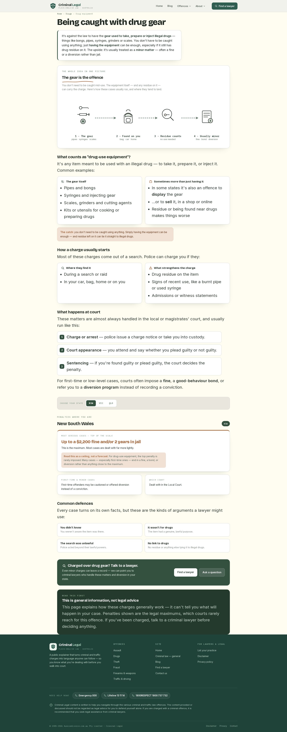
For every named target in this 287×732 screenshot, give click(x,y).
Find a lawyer (227, 6)
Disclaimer (203, 656)
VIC (101, 403)
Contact (234, 726)
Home (159, 5)
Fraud (116, 667)
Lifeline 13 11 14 (116, 695)
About (199, 6)
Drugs (69, 13)
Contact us (161, 673)
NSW (91, 403)
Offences (182, 6)
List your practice (207, 650)
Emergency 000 (88, 695)
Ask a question (211, 572)
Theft (116, 661)
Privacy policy (205, 661)
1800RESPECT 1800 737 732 (152, 695)
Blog (170, 5)
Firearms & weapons (124, 673)
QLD (111, 403)
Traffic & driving (122, 678)
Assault (117, 650)
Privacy (223, 726)
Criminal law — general (167, 656)
